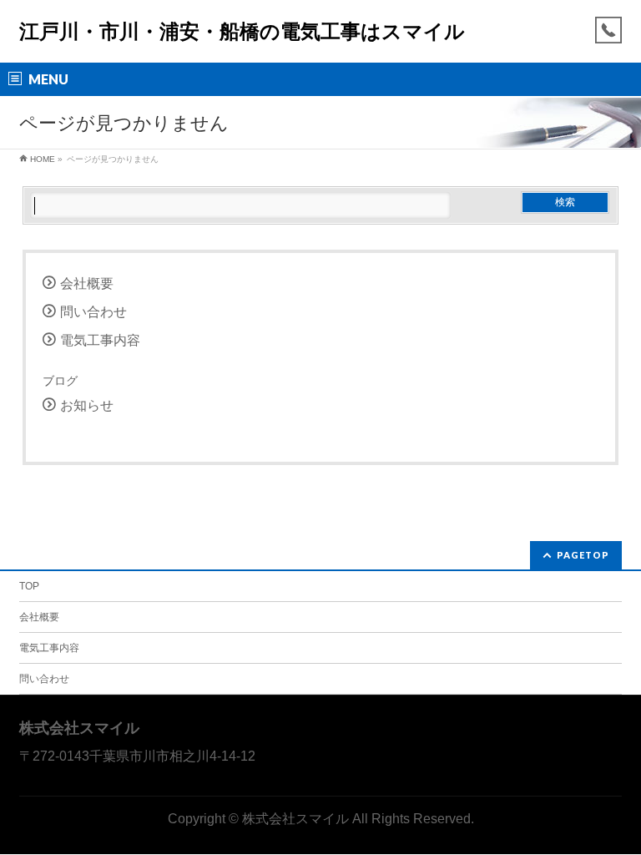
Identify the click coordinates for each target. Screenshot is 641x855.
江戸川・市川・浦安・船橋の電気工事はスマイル (242, 31)
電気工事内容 (100, 340)
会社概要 (87, 283)
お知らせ (87, 405)
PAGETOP (583, 554)
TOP (29, 586)
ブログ (60, 380)
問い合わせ (93, 312)
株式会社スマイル (295, 818)
